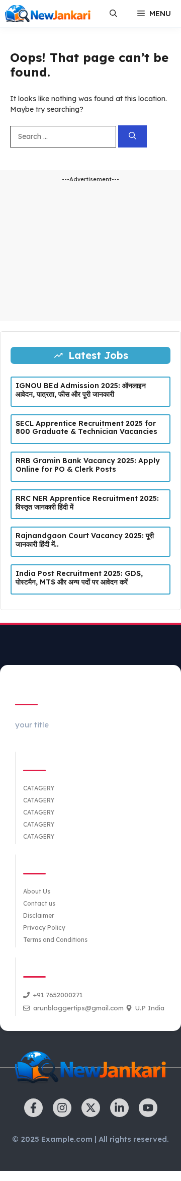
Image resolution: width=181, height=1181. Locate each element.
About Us (36, 891)
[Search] (132, 136)
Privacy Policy (44, 927)
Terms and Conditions (55, 939)
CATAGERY (38, 788)
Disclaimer (38, 915)
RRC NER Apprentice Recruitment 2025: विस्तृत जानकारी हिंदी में (87, 502)
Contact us (39, 903)
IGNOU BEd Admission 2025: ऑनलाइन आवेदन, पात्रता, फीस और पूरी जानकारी (81, 390)
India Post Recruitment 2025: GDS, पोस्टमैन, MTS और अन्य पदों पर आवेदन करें (79, 577)
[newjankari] (47, 13)
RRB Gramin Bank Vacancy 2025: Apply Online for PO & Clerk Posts (88, 465)
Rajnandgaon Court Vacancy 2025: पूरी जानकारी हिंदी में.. (85, 540)
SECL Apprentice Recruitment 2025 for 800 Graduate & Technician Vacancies (86, 427)
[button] (113, 13)
